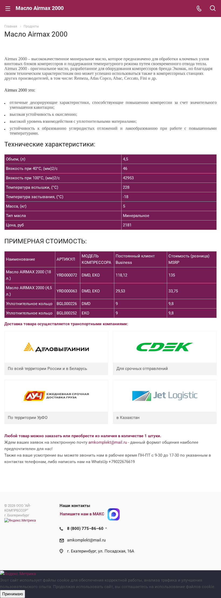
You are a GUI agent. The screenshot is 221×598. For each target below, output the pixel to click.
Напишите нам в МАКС (82, 514)
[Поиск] (213, 9)
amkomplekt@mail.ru (107, 442)
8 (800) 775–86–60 (85, 528)
